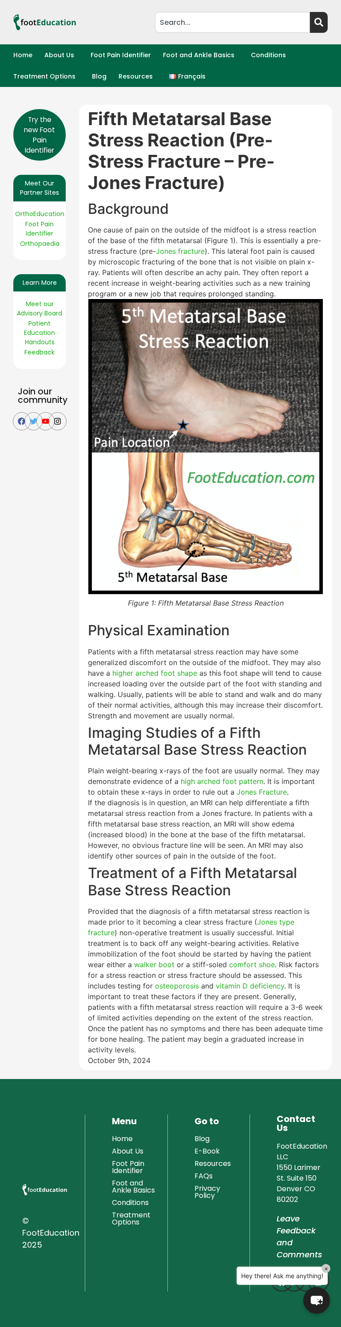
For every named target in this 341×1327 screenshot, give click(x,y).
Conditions (268, 55)
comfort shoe (252, 964)
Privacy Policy (207, 1192)
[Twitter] (33, 421)
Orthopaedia (39, 243)
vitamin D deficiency (250, 985)
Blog (99, 76)
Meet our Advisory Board (39, 308)
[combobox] (232, 22)
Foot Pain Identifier (121, 55)
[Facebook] (22, 421)
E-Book (207, 1151)
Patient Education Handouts (39, 333)
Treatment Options (44, 76)
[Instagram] (57, 421)
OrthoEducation (39, 213)
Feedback (39, 352)
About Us (59, 55)
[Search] (319, 22)
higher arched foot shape (154, 673)
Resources (136, 76)
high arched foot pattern (222, 781)
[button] (61, 55)
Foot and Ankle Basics (198, 55)
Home (22, 55)
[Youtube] (45, 421)
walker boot (154, 964)
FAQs (203, 1176)
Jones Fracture (262, 792)
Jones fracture (180, 251)
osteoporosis (177, 985)
